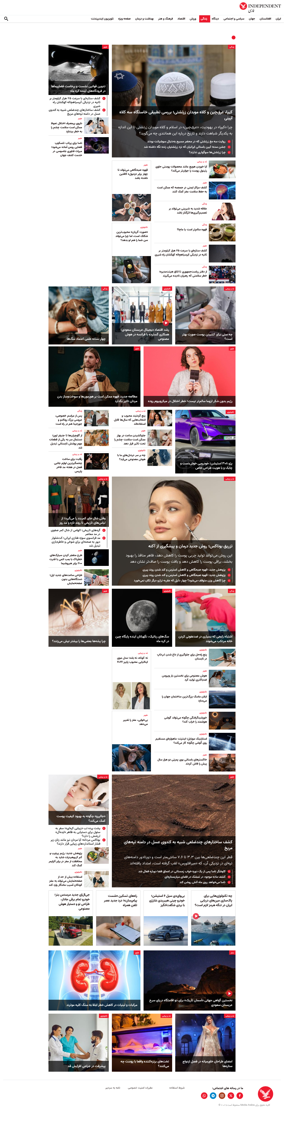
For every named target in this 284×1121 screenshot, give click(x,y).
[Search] (6, 18)
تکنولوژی (144, 227)
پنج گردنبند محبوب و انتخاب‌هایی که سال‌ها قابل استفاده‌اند (129, 420)
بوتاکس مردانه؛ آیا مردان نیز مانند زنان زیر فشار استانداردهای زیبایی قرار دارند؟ (75, 842)
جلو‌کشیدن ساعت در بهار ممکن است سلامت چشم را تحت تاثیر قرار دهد (129, 439)
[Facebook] (239, 1095)
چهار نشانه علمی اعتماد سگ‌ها (86, 339)
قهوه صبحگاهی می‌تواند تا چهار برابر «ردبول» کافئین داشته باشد (133, 174)
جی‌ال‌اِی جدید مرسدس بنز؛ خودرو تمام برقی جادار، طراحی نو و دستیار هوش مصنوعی (72, 902)
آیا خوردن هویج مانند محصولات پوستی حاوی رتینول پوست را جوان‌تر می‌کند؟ (181, 168)
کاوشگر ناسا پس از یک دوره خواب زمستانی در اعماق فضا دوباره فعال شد (181, 871)
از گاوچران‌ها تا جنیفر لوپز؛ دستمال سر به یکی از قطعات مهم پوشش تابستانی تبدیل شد (65, 441)
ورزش (193, 18)
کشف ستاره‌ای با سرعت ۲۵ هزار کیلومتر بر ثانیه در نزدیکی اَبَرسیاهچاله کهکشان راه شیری (74, 102)
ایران (278, 18)
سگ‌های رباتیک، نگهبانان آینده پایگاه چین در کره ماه (142, 639)
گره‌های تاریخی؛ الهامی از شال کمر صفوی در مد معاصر (75, 532)
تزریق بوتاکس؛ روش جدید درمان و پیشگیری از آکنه (190, 546)
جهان (252, 18)
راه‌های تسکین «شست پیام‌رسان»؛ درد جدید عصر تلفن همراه (120, 900)
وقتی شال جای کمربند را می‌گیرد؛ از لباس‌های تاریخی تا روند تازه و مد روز (82, 521)
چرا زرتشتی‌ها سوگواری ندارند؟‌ (207, 152)
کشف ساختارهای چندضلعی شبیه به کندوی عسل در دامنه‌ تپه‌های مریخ (74, 112)
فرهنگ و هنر (165, 18)
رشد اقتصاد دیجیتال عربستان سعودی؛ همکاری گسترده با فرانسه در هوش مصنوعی (145, 334)
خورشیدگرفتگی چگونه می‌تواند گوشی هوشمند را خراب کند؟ (185, 719)
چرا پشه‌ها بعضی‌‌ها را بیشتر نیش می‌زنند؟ (79, 641)
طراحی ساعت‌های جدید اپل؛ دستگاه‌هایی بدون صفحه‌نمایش (66, 579)
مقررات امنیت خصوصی (140, 1088)
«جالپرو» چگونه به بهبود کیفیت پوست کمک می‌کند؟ (81, 819)
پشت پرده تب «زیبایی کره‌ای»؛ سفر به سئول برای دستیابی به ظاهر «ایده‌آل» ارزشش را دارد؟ (77, 832)
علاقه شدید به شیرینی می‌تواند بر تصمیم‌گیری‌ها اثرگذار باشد (188, 210)
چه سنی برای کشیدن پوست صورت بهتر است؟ (207, 337)
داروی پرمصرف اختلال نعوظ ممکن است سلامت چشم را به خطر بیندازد (66, 127)
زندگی (204, 18)
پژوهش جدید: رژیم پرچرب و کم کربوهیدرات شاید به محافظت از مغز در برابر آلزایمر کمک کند (65, 859)
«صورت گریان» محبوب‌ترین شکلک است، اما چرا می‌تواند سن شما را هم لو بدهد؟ (132, 236)
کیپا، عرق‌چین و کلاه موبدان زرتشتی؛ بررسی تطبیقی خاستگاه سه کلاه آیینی (175, 115)
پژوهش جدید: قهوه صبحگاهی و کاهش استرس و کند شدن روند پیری (184, 570)
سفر (232, 952)
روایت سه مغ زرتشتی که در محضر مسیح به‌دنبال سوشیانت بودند (186, 142)
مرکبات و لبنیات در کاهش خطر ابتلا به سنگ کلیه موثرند (101, 1005)
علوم (105, 47)
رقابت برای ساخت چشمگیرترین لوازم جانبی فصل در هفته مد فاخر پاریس (68, 465)
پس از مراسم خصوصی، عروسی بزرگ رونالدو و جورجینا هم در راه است (68, 420)
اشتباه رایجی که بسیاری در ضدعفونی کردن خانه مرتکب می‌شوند (205, 639)
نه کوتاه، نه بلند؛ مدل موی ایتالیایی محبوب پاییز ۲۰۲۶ (132, 660)
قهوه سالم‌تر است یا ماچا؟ (192, 229)
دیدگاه (215, 18)
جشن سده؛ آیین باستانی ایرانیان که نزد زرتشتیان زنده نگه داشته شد (184, 147)
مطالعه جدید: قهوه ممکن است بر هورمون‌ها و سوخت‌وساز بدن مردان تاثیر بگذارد (97, 399)
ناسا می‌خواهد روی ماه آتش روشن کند (202, 882)
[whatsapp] (204, 1095)
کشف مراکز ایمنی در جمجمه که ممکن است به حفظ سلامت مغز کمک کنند (182, 189)
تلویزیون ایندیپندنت (102, 18)
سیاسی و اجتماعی (234, 18)
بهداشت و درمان (144, 18)
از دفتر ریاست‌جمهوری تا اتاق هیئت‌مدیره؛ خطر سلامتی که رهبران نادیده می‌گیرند (183, 273)
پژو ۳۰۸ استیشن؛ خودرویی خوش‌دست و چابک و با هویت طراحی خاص (206, 466)
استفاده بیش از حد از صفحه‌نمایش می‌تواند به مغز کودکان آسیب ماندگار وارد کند (65, 881)
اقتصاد (181, 18)
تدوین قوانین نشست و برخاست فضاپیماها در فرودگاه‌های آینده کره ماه (78, 89)
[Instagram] (222, 1095)
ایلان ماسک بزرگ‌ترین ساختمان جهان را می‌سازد (184, 698)
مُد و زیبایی (202, 161)
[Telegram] (213, 1095)
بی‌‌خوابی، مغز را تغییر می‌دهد (135, 722)
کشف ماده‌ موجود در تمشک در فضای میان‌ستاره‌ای (195, 877)
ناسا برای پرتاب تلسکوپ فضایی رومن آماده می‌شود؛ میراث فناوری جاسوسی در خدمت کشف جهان (66, 149)
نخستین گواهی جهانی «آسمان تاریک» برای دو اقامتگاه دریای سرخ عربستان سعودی (190, 1002)
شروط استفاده (177, 1088)
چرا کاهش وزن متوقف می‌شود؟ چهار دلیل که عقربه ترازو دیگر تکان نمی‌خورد (179, 581)
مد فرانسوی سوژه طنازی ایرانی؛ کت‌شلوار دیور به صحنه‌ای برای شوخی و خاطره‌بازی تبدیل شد (76, 542)
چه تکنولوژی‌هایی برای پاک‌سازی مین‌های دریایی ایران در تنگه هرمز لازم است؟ (213, 900)
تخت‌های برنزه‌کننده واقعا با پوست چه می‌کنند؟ (145, 1064)
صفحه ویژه (124, 18)
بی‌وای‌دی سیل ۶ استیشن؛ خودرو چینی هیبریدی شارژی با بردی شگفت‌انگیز (167, 900)
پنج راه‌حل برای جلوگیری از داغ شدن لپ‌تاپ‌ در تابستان (182, 656)
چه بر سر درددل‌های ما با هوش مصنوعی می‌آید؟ (131, 457)
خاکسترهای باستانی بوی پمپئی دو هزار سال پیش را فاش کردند (182, 761)
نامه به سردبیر (112, 1088)
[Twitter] (231, 1095)
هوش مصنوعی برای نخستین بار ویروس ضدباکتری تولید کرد (184, 677)
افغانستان (265, 18)
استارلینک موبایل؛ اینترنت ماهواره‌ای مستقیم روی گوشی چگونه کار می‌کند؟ (181, 741)
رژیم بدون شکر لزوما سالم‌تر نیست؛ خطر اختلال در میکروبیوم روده (190, 401)
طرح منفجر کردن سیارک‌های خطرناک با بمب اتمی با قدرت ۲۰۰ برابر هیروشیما (65, 559)
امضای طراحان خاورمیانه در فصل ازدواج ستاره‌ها (207, 1064)
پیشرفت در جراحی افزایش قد (87, 1066)
